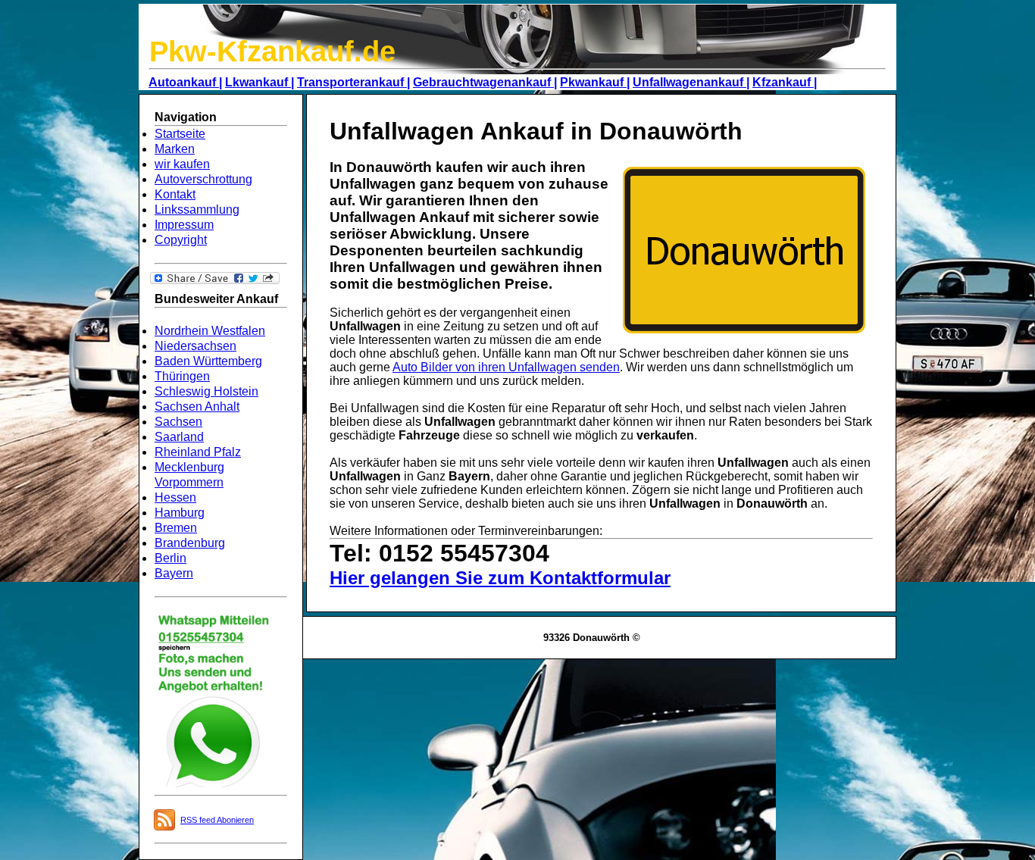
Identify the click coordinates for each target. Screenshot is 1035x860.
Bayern (174, 573)
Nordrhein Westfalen (210, 330)
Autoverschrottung (203, 179)
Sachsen (178, 421)
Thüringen (182, 376)
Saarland (179, 436)
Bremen (176, 527)
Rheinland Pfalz (198, 452)
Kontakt (175, 194)
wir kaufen (182, 164)
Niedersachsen (195, 345)
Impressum (184, 224)
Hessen (175, 497)
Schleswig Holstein (206, 391)
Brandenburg (190, 542)
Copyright (181, 239)
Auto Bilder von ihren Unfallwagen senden (506, 367)
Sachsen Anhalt (197, 406)
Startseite (180, 133)
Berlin (170, 558)
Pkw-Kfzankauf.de (272, 51)
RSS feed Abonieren (217, 819)
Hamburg (180, 512)
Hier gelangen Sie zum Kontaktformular (500, 578)
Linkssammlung (197, 209)
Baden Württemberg (208, 361)
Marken (175, 148)
